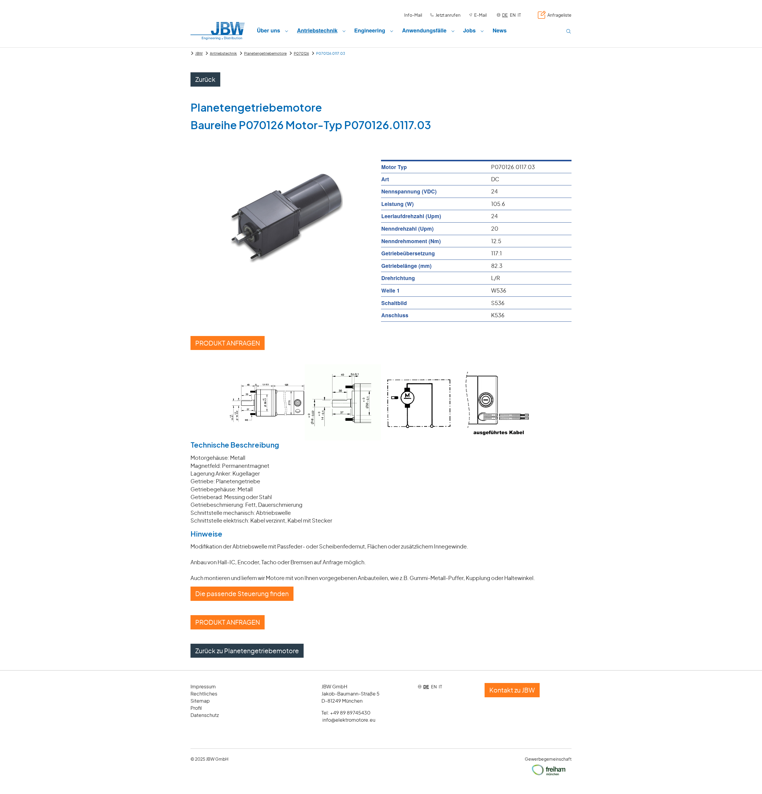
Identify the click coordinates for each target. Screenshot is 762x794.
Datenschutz (204, 715)
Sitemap (200, 701)
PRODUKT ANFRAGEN (227, 343)
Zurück (205, 79)
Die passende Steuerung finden (242, 594)
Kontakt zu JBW (512, 690)
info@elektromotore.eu (348, 720)
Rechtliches (203, 693)
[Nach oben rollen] (748, 780)
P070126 (301, 53)
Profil (196, 708)
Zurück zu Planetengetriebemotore (247, 651)
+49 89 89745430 (350, 712)
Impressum (203, 686)
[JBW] (217, 31)
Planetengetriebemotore (265, 53)
